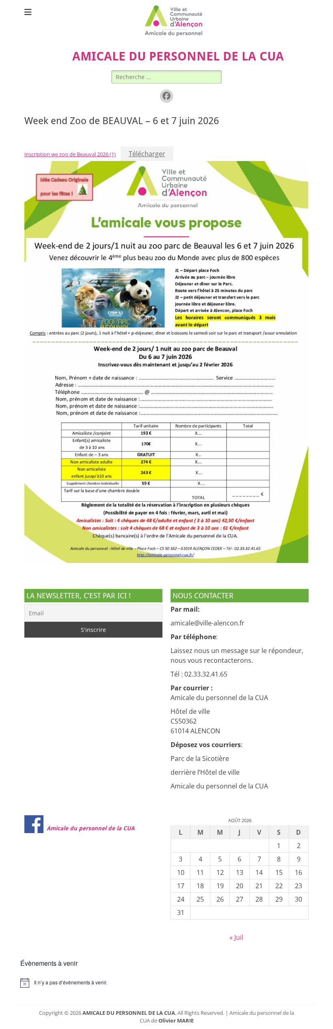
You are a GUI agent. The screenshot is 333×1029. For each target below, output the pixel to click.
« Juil (236, 937)
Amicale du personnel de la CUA (90, 828)
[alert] (166, 983)
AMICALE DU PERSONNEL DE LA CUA (178, 56)
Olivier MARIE (176, 1020)
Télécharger (147, 153)
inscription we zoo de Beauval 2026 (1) (70, 154)
